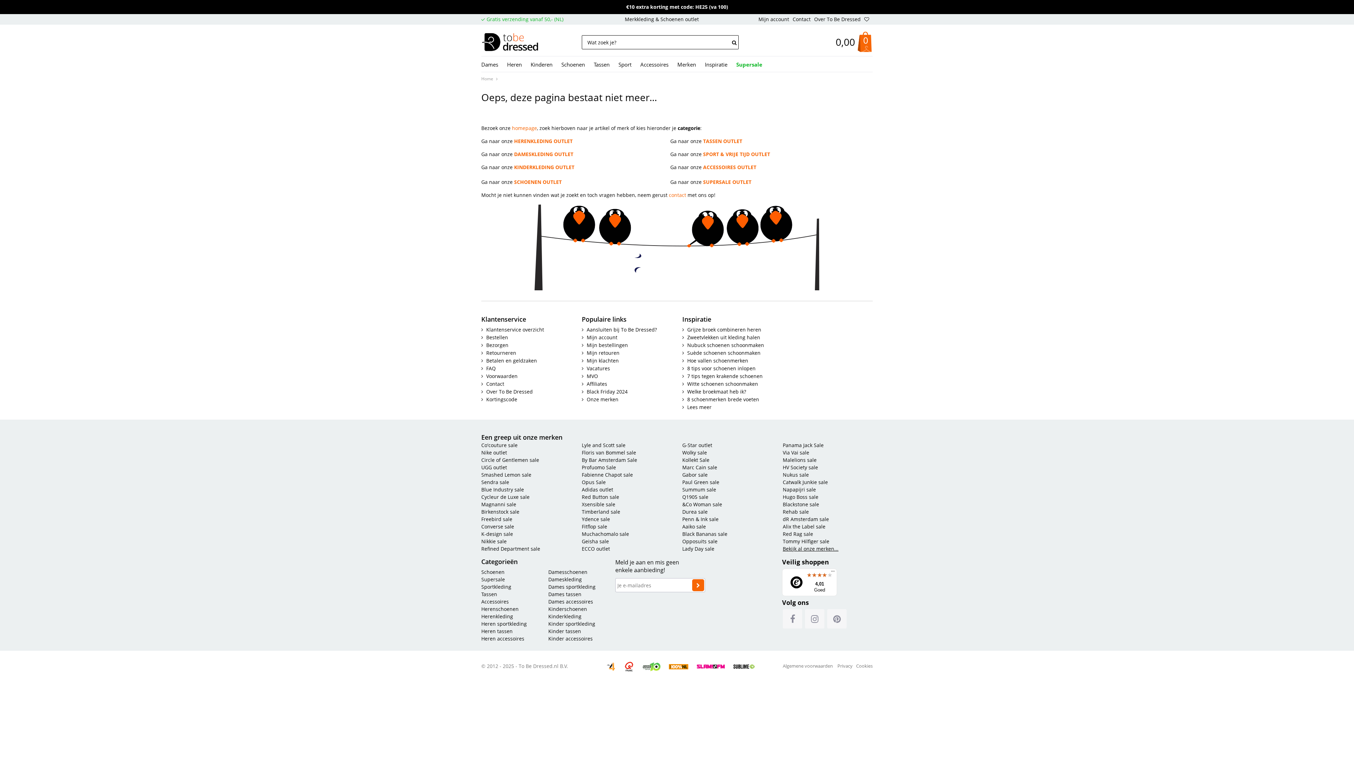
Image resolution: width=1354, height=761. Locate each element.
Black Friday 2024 (607, 391)
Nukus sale (796, 474)
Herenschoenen (500, 609)
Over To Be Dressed (837, 19)
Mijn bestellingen (607, 345)
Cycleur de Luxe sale (505, 497)
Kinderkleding (564, 616)
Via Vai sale (796, 452)
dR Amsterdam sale (806, 519)
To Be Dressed (514, 42)
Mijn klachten (603, 360)
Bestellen (497, 337)
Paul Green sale (700, 482)
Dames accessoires (570, 601)
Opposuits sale (700, 541)
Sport (625, 64)
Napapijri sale (799, 489)
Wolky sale (694, 452)
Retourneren (501, 352)
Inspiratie (716, 64)
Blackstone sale (801, 504)
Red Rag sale (798, 534)
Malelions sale (800, 460)
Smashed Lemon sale (506, 474)
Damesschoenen (567, 572)
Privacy (845, 666)
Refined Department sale (510, 548)
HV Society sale (800, 467)
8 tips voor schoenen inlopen (721, 368)
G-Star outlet (697, 445)
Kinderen (542, 64)
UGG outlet (494, 467)
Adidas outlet (597, 489)
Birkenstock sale (500, 511)
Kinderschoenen (567, 609)
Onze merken (602, 399)
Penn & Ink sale (700, 519)
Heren (514, 64)
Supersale (493, 579)
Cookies (864, 666)
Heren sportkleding (504, 623)
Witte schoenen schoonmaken (722, 383)
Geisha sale (595, 541)
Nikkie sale (494, 541)
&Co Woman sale (702, 504)
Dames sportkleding (572, 586)
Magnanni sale (498, 504)
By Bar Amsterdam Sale (609, 460)
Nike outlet (494, 452)
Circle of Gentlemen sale (510, 460)
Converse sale (497, 526)
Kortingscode (501, 399)
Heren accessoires (502, 638)
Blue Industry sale (502, 489)
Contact (802, 19)
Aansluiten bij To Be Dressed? (622, 329)
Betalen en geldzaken (511, 360)
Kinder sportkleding (571, 623)
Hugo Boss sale (800, 497)
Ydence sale (596, 519)
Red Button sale (600, 497)
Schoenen (573, 64)
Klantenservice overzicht (515, 329)
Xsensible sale (598, 504)
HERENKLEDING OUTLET (543, 141)
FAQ (491, 368)
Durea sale (695, 511)
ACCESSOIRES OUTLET (729, 167)
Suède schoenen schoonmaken (724, 352)
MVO (592, 376)
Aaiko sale (694, 526)
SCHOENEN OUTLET (538, 182)
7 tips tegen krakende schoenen (725, 376)
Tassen (602, 64)
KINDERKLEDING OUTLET (544, 167)
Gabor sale (695, 474)
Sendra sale (495, 482)
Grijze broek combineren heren (724, 329)
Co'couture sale (499, 445)
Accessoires (654, 64)
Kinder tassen (564, 631)
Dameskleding (565, 579)
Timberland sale (601, 511)
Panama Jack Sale (803, 445)
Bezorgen (497, 345)
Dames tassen (564, 594)
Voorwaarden (502, 376)
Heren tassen (497, 631)
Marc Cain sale (699, 467)
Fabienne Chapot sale (607, 474)
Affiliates (597, 383)
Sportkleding (496, 586)
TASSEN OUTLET (722, 141)
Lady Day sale (698, 548)
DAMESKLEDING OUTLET (543, 154)
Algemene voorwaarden (808, 666)
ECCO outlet (596, 548)
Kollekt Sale (695, 460)
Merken (686, 64)
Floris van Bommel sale (609, 452)
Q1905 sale (695, 497)
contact (677, 195)
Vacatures (598, 368)
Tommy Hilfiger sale (806, 541)
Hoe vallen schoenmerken (717, 360)
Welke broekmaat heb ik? (716, 391)
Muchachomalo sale (605, 534)
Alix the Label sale (804, 526)
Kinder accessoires (570, 638)
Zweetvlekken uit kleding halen (723, 337)
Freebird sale (496, 519)
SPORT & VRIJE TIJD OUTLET (736, 154)
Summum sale (699, 489)
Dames (489, 64)
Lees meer (699, 407)
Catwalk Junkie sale (805, 482)
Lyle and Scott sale (604, 445)
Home (487, 79)
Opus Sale (594, 482)
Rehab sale (796, 511)
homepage (524, 128)
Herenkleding (497, 616)
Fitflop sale (594, 526)
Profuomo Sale (599, 467)
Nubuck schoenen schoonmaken (725, 345)
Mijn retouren (603, 352)
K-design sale (497, 534)
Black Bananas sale (704, 534)
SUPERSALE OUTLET (727, 182)
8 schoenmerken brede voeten (723, 399)
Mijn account (773, 19)
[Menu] (833, 573)
